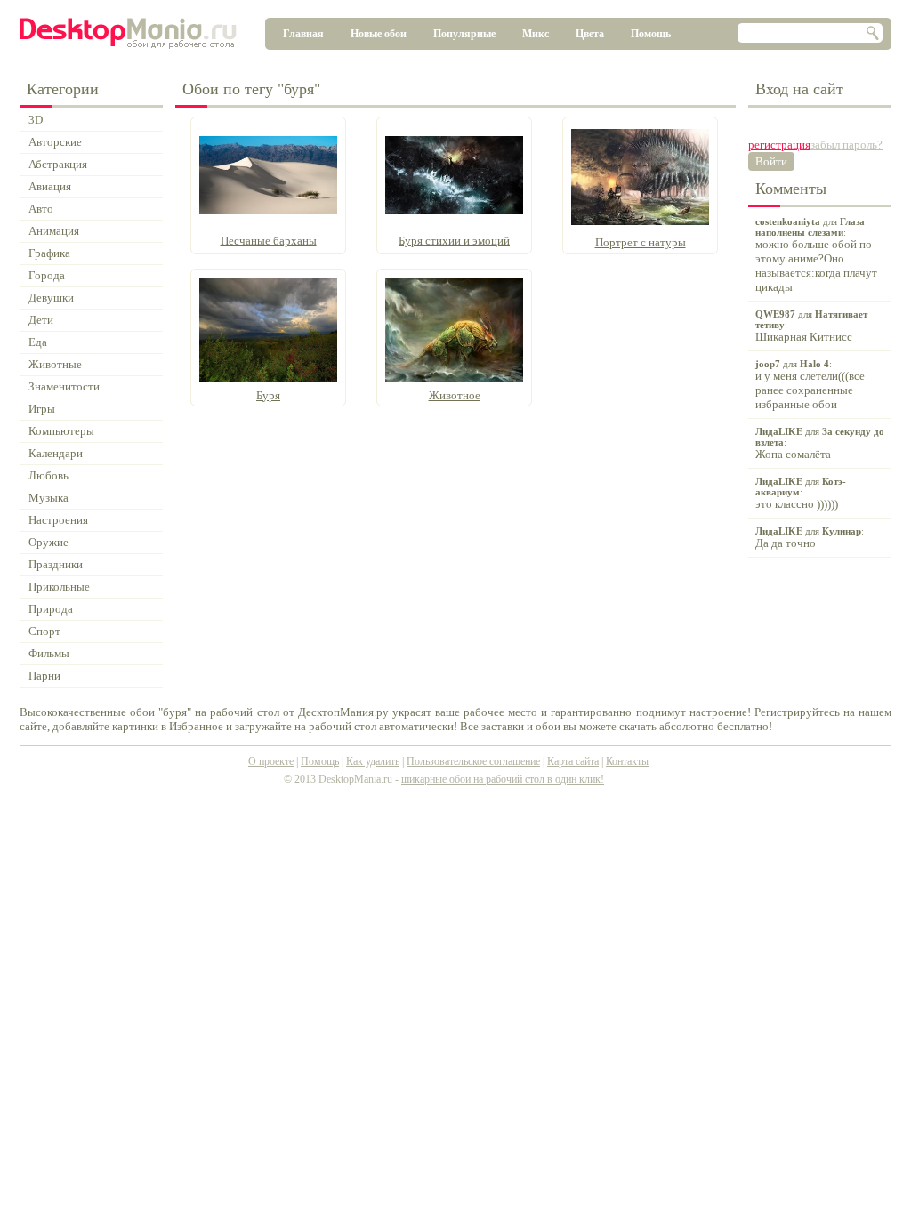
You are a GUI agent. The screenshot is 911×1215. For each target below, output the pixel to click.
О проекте (271, 761)
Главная (303, 34)
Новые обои (379, 34)
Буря (268, 395)
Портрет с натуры (640, 242)
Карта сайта (573, 761)
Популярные (464, 34)
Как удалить (372, 761)
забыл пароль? (846, 144)
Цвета (590, 34)
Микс (535, 34)
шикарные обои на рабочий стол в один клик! (502, 779)
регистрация (779, 144)
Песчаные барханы (269, 240)
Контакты (627, 761)
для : (816, 255)
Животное (454, 395)
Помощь (651, 34)
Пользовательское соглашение (473, 761)
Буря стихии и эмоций (454, 240)
